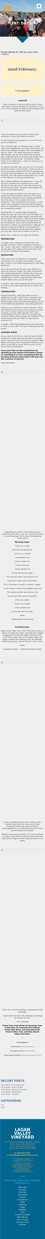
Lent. (3, 1107)
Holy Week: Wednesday (11, 1092)
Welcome (22, 1187)
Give (22, 1212)
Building (22, 1210)
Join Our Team (22, 1222)
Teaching (22, 1205)
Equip (22, 1207)
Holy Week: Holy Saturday (12, 1085)
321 (2, 1105)
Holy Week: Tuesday (10, 1094)
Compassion (22, 1200)
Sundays (22, 1190)
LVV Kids (22, 1192)
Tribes (22, 1202)
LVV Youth (22, 1195)
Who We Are (22, 1217)
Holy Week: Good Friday (12, 1087)
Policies (22, 1225)
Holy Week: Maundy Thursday (14, 1090)
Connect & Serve (22, 1215)
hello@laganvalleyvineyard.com (23, 1155)
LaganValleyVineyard (22, 1133)
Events (23, 1197)
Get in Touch (22, 1220)
